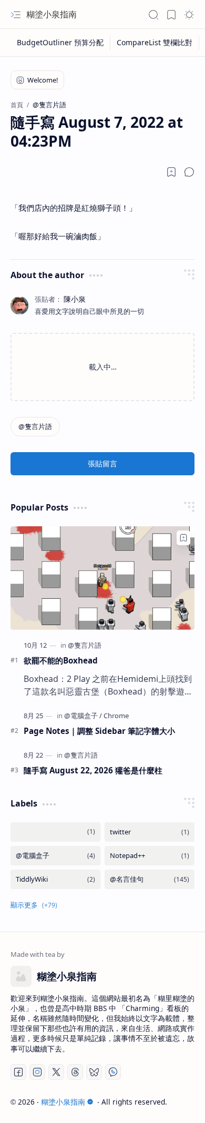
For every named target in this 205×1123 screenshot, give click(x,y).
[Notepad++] (149, 855)
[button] (16, 15)
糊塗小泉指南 (51, 14)
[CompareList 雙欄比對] (154, 42)
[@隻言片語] (35, 426)
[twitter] (149, 832)
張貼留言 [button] (102, 463)
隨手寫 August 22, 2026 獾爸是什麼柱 (93, 770)
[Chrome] (116, 715)
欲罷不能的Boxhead (61, 660)
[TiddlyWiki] (55, 879)
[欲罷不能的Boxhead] (102, 578)
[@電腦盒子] (83, 715)
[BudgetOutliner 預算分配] (60, 42)
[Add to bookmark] (183, 537)
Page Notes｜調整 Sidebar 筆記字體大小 (99, 731)
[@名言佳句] (149, 879)
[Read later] (171, 172)
